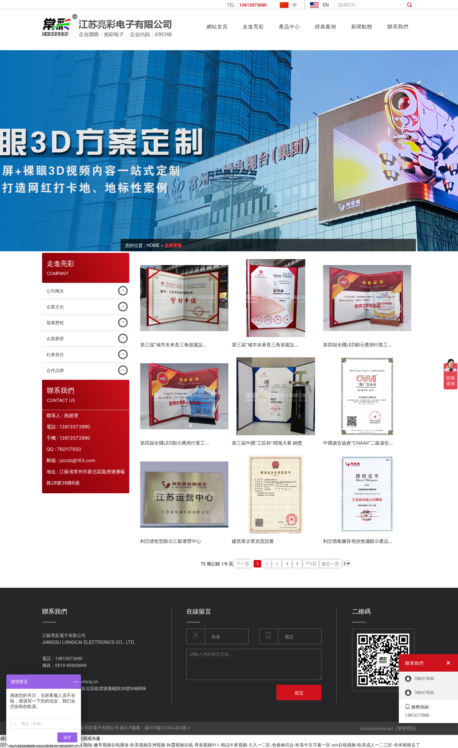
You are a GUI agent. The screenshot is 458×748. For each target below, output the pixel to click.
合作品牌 (55, 370)
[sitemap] (368, 728)
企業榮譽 (55, 338)
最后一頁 (330, 563)
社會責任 (55, 354)
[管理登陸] (405, 728)
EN (326, 5)
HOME (153, 245)
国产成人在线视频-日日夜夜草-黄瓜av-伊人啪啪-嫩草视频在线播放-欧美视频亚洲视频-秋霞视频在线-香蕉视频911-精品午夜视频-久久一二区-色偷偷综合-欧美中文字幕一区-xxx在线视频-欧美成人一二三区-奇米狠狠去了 (210, 744)
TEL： (247, 5)
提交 (299, 692)
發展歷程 (55, 322)
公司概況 (55, 290)
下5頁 (311, 563)
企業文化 (55, 306)
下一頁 (242, 563)
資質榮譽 (173, 245)
